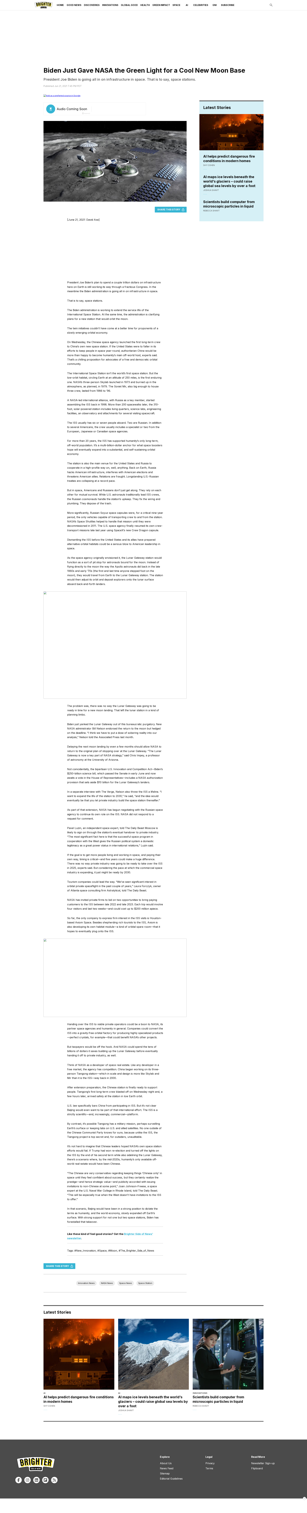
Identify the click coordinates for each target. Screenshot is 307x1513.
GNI (215, 5)
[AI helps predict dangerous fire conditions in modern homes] (78, 1354)
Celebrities (200, 5)
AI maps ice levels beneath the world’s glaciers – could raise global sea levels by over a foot (229, 181)
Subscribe (227, 5)
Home (60, 5)
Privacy (210, 1463)
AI (187, 5)
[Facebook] (18, 1480)
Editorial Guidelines (171, 1478)
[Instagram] (27, 1480)
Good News (74, 5)
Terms (209, 1468)
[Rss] (54, 1480)
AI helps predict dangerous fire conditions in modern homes (229, 158)
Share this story (168, 209)
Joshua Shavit (211, 190)
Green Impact (161, 5)
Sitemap (165, 1473)
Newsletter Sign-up (263, 1463)
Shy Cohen (209, 165)
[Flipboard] (45, 1480)
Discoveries (92, 5)
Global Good (129, 5)
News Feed (166, 1468)
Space (176, 5)
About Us (166, 1463)
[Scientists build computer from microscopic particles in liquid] (228, 1354)
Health (145, 5)
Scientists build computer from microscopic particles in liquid (229, 204)
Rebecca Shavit (211, 210)
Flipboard (257, 1468)
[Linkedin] (36, 1480)
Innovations (110, 5)
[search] (271, 5)
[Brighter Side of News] (44, 5)
